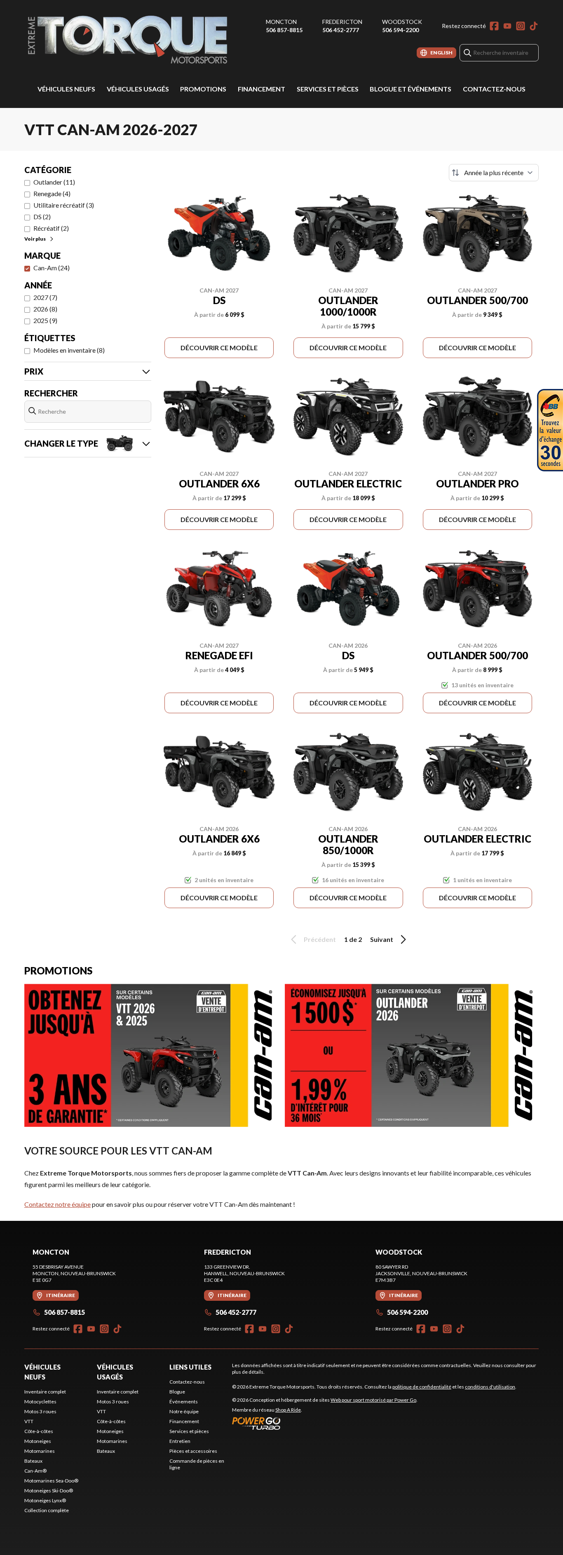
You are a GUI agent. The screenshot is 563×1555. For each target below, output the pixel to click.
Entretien (179, 1441)
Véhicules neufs (66, 89)
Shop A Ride (288, 1410)
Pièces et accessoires (193, 1451)
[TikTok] (534, 26)
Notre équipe (184, 1411)
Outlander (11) (54, 182)
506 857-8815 (284, 29)
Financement (261, 89)
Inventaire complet (45, 1392)
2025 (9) (45, 320)
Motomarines (39, 1451)
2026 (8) (45, 309)
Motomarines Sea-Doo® (51, 1481)
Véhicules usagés (138, 89)
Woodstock (402, 21)
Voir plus (35, 239)
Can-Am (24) (51, 268)
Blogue (177, 1392)
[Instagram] (520, 26)
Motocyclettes (40, 1401)
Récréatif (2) (51, 228)
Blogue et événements (410, 89)
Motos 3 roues (40, 1411)
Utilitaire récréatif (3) (63, 205)
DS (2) (42, 216)
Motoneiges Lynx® (45, 1500)
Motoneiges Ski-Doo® (48, 1490)
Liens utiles (190, 1367)
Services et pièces (328, 89)
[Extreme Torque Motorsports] (127, 40)
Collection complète (46, 1510)
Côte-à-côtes (38, 1431)
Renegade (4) (51, 193)
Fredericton (342, 21)
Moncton (281, 21)
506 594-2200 (400, 29)
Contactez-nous (494, 89)
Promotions (203, 89)
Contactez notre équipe (57, 1204)
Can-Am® (35, 1471)
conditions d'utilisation (490, 1387)
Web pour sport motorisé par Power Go (373, 1400)
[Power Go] (325, 1423)
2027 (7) (45, 297)
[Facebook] (494, 26)
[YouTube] (507, 26)
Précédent (320, 939)
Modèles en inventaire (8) (69, 350)
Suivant (381, 939)
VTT (28, 1421)
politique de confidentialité (421, 1387)
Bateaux (33, 1461)
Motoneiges (37, 1441)
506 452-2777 (340, 29)
